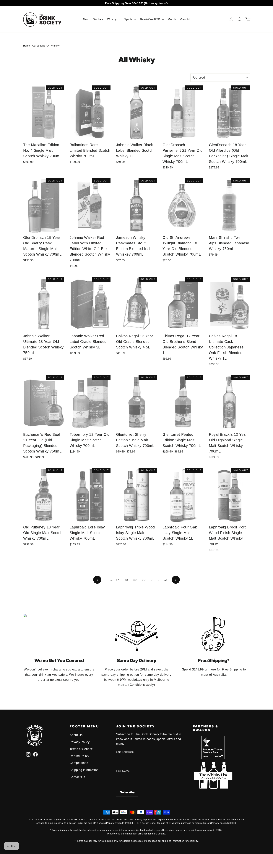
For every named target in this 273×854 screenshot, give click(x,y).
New (86, 19)
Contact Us (77, 777)
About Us (76, 735)
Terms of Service (81, 749)
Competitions (79, 762)
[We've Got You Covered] (59, 634)
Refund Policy (79, 756)
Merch (172, 19)
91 (152, 579)
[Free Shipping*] (214, 634)
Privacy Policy (80, 742)
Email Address (125, 751)
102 (164, 579)
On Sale (98, 19)
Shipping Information (84, 770)
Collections (38, 45)
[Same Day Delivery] (137, 634)
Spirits (128, 19)
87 (117, 579)
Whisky (112, 19)
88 (126, 579)
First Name (123, 770)
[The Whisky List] (213, 788)
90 (143, 579)
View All (185, 19)
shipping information (136, 833)
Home (26, 45)
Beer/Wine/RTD (150, 19)
